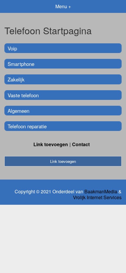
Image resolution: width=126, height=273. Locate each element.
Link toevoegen (50, 144)
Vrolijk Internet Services (97, 197)
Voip (12, 48)
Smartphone (21, 63)
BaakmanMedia (100, 191)
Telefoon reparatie (27, 126)
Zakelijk (16, 79)
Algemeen (18, 110)
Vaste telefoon (23, 95)
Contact (81, 144)
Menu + (63, 6)
